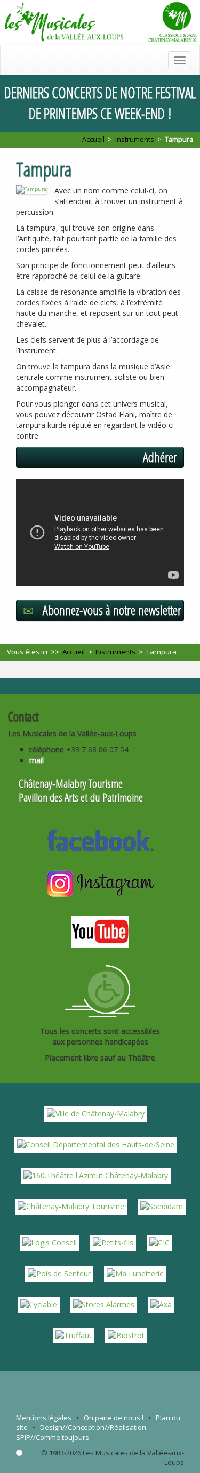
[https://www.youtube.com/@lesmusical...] (100, 930)
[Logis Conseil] (49, 1241)
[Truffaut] (73, 1334)
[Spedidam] (162, 1205)
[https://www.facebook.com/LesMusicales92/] (100, 839)
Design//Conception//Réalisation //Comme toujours (81, 1432)
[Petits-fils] (113, 1241)
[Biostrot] (126, 1334)
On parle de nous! (113, 1417)
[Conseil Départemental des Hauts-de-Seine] (95, 1143)
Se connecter (19, 1453)
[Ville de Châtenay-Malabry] (95, 1112)
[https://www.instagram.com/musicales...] (100, 882)
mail (36, 760)
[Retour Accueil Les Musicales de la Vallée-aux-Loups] (100, 22)
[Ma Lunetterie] (135, 1272)
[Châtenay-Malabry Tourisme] (71, 1205)
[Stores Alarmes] (103, 1303)
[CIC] (159, 1241)
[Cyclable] (39, 1303)
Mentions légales (43, 1417)
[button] (100, 457)
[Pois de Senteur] (59, 1272)
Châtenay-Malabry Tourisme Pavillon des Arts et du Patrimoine (81, 790)
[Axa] (161, 1303)
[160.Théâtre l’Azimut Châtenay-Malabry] (96, 1174)
